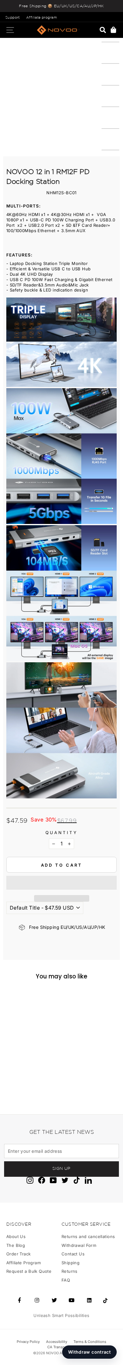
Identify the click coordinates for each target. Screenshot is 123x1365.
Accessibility (56, 1341)
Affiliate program (41, 17)
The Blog (15, 1245)
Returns (70, 1271)
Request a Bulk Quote (28, 1271)
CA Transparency (61, 1347)
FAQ (66, 1280)
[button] (61, 883)
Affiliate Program (23, 1262)
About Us (16, 1236)
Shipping (70, 1262)
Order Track (18, 1253)
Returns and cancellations (88, 1236)
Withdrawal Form (79, 1245)
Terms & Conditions (89, 1341)
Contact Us (73, 1253)
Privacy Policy (28, 1341)
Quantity (61, 832)
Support (12, 17)
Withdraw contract (89, 1352)
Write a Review (33, 1075)
